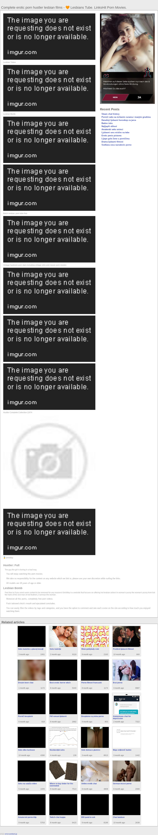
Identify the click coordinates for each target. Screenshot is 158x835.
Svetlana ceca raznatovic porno (116, 145)
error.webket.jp (11, 834)
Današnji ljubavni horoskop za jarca (119, 120)
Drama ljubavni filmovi (112, 142)
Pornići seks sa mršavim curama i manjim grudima (126, 117)
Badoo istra (107, 123)
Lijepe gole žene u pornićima (115, 138)
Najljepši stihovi (109, 126)
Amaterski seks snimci (112, 129)
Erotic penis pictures (111, 135)
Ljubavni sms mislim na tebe (115, 132)
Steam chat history (110, 114)
